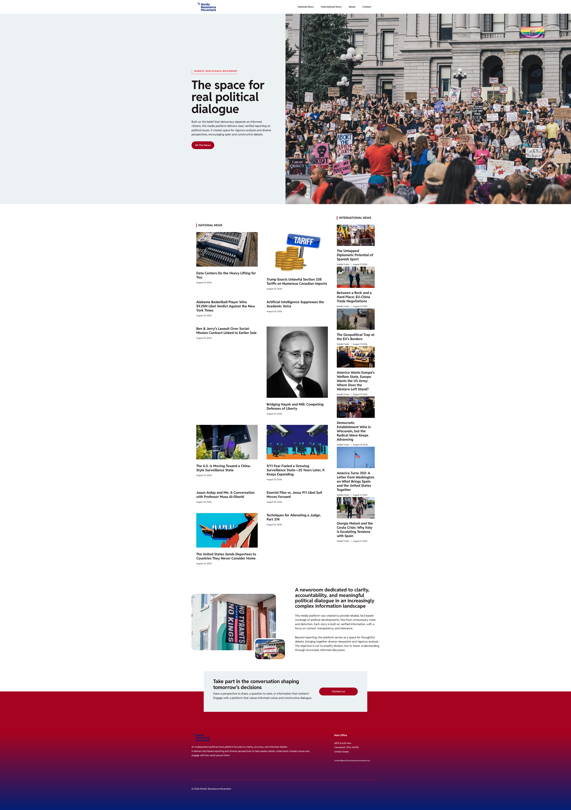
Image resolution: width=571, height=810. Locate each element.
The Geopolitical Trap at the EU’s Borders (355, 336)
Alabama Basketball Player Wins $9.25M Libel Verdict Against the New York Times (225, 306)
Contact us (338, 691)
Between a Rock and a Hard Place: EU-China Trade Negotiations (354, 297)
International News (331, 6)
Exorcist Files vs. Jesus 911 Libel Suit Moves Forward (294, 494)
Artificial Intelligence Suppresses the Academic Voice (295, 304)
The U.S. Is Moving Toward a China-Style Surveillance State (223, 468)
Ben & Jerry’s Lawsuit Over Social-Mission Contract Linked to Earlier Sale (226, 330)
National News (306, 6)
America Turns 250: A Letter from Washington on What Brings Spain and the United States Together (355, 481)
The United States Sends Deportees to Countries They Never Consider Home (226, 556)
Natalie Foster (343, 264)
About (352, 6)
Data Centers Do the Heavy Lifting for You (226, 275)
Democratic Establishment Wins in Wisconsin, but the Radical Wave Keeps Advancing (354, 431)
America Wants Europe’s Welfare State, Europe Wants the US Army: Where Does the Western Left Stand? (355, 380)
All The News (203, 145)
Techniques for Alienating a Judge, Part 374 (294, 517)
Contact (367, 6)
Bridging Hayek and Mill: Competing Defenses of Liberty (295, 406)
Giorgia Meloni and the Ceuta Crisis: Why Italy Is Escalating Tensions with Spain (355, 529)
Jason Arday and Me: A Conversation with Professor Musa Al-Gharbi (225, 494)
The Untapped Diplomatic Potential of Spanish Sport (355, 255)
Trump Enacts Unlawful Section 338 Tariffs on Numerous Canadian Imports (297, 281)
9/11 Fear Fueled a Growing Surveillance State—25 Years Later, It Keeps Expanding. (296, 470)
